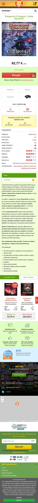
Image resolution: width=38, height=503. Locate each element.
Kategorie (6, 11)
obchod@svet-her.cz (25, 125)
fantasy (25, 166)
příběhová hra (25, 168)
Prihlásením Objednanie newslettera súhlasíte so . (19, 451)
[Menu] (3, 3)
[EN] (35, 145)
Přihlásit (19, 447)
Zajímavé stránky (7, 473)
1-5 (35, 137)
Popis (5, 175)
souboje (33, 168)
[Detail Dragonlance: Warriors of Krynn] (10, 289)
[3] (31, 151)
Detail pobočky (19, 375)
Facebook (5, 470)
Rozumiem (19, 500)
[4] (31, 154)
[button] (17, 403)
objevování (32, 166)
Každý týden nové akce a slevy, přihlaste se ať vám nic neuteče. (19, 435)
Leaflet (12, 421)
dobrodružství (18, 166)
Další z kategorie (28, 277)
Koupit (16, 75)
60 (35, 142)
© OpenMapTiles (18, 421)
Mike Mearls (25, 163)
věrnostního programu (27, 80)
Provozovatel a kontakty (9, 475)
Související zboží (9, 277)
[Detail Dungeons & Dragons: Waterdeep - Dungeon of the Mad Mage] (27, 289)
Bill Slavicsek (17, 163)
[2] (31, 157)
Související (19, 180)
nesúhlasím (19, 497)
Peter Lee (33, 163)
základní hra (32, 134)
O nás (3, 468)
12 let (34, 140)
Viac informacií (29, 494)
